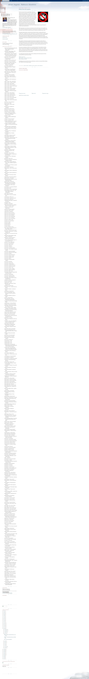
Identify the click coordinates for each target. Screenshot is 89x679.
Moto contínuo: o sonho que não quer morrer (25, 57)
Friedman (30, 65)
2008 (4, 650)
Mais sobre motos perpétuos (25, 9)
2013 (4, 624)
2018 (4, 617)
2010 (4, 628)
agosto (5, 633)
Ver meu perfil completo (6, 27)
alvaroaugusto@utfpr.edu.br (6, 33)
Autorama (29, 13)
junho (5, 642)
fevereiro (5, 646)
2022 (4, 612)
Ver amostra (4, 593)
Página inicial (34, 93)
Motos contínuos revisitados (23, 58)
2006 (4, 653)
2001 (4, 658)
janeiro (5, 647)
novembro (5, 630)
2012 (4, 625)
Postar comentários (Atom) (25, 95)
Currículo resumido (5, 38)
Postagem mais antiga (45, 93)
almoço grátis (26, 65)
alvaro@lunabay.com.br (13, 33)
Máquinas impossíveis (22, 56)
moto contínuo (34, 65)
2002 (4, 657)
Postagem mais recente (22, 93)
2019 (4, 616)
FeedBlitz (11, 593)
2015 (4, 621)
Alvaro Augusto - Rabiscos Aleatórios (22, 4)
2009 (4, 649)
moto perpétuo (40, 65)
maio (5, 643)
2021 (4, 613)
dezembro (5, 629)
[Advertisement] (5, 670)
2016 (4, 620)
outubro (5, 632)
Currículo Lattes (4, 37)
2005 (4, 654)
